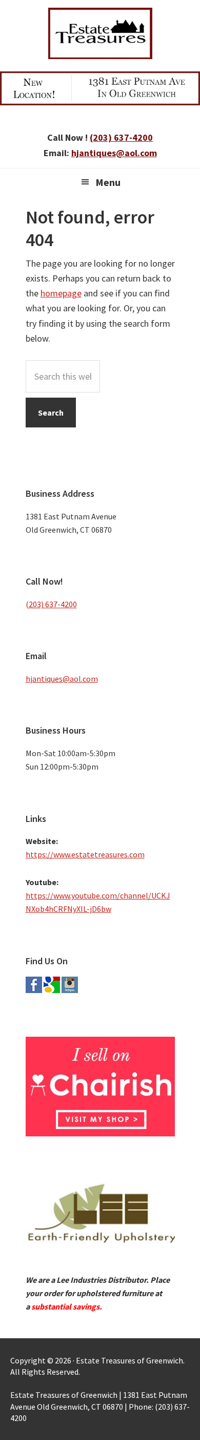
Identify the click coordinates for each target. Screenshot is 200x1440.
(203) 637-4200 (121, 137)
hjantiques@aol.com (114, 153)
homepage (61, 293)
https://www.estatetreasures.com (85, 854)
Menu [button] (108, 182)
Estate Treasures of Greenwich (100, 33)
